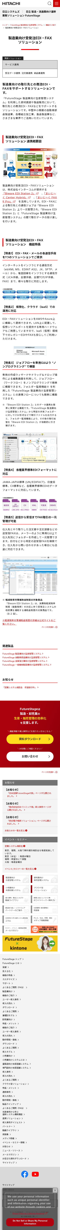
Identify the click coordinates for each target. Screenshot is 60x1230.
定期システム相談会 (14, 846)
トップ (4, 25)
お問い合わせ (30, 756)
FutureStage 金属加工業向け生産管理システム (23, 661)
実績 (4, 967)
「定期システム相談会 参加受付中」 (19, 687)
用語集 (5, 1134)
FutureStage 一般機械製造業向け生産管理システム (25, 665)
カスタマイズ (8, 979)
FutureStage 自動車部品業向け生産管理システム (24, 657)
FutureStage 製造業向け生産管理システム (26, 25)
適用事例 (6, 1092)
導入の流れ (7, 1003)
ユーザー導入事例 (10, 999)
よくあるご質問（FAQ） (13, 987)
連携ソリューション (11, 1118)
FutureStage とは (10, 963)
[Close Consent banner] (55, 1190)
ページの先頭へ (48, 627)
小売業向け (7, 1056)
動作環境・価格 (9, 1040)
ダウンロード (8, 1007)
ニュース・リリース (11, 1150)
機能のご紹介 (51, 25)
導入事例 (6, 1072)
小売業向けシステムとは (13, 1060)
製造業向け (7, 991)
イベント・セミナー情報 (13, 1142)
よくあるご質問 (9, 1011)
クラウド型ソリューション (14, 1084)
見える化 (6, 971)
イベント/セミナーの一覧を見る (19, 869)
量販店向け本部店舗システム (15, 1064)
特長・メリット (9, 1023)
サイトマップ (8, 1163)
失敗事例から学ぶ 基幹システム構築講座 (12, 1113)
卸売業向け (7, 1019)
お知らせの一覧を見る (15, 830)
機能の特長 (7, 975)
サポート (6, 983)
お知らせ (6, 1146)
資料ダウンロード (30, 739)
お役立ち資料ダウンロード (14, 1159)
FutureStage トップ (11, 959)
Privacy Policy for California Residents (28, 1213)
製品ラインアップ (10, 1104)
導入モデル (7, 1052)
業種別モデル (8, 1015)
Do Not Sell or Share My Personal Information (30, 1222)
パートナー (7, 1126)
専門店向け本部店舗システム (15, 1068)
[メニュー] (56, 3)
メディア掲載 (8, 1138)
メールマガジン (9, 1154)
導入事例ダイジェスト (12, 1122)
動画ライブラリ (9, 1130)
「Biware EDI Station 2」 (19, 193)
